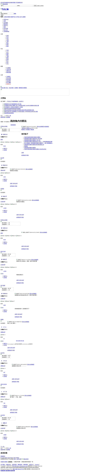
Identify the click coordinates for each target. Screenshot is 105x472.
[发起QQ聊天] (2, 273)
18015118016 (4, 384)
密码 (18, 5)
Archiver (37, 464)
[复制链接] (13, 124)
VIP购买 (8, 76)
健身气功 (13, 16)
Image (5, 457)
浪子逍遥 (3, 285)
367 (6, 360)
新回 (7, 59)
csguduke (3, 415)
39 (1, 259)
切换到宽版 (12, 2)
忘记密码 (41, 5)
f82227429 (3, 251)
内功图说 (27, 129)
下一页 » (3, 446)
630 (4, 134)
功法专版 (11, 87)
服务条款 (20, 464)
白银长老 (3, 298)
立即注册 (18, 459)
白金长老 (3, 201)
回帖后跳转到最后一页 (27, 461)
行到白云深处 (4, 126)
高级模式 (3, 456)
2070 (4, 259)
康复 (7, 54)
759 (6, 391)
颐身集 (23, 129)
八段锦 (5, 16)
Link (9, 457)
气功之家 (8, 69)
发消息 (5, 150)
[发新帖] (7, 117)
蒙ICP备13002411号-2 (18, 469)
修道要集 (11, 113)
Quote (11, 457)
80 (1, 134)
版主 (2, 139)
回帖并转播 (17, 461)
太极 (7, 40)
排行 (7, 62)
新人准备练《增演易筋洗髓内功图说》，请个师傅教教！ (38, 143)
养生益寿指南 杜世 (29, 110)
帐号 (2, 5)
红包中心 (8, 84)
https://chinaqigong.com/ (22, 466)
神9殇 (2, 319)
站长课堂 (8, 81)
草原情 (2, 188)
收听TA (5, 148)
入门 (7, 51)
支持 (14, 183)
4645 (6, 293)
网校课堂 (5, 24)
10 (1, 196)
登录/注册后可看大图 (20, 340)
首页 (5, 19)
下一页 (9, 115)
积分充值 (5, 28)
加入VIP (5, 30)
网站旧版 (8, 72)
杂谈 (7, 35)
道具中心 (31, 464)
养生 (7, 43)
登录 (35, 5)
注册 (38, 5)
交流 (7, 50)
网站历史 (8, 464)
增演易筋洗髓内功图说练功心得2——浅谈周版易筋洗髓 (38, 141)
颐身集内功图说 (23, 87)
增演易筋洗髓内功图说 (30, 147)
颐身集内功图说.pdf (27, 128)
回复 (22, 152)
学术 (7, 37)
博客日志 (8, 70)
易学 (7, 44)
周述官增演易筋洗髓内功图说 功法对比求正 (35, 149)
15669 (4, 434)
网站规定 (25, 464)
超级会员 (3, 396)
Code (14, 457)
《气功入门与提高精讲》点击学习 (14, 101)
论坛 (5, 22)
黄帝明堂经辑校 (17, 108)
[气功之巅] (5, 9)
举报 (27, 155)
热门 (7, 60)
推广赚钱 (8, 82)
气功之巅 (3, 87)
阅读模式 (46, 126)
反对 (16, 183)
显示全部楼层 (40, 126)
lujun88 (2, 157)
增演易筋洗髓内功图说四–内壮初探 (33, 138)
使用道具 (23, 155)
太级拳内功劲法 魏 (34, 105)
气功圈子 (8, 67)
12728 (4, 208)
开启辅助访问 (19, 2)
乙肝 (21, 16)
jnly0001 (3, 352)
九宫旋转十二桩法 (18, 107)
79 (4, 360)
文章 (4, 21)
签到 (4, 27)
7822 (4, 165)
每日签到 (8, 79)
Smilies (17, 457)
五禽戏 (16, 87)
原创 (7, 53)
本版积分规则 (4, 461)
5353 (6, 165)
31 (5, 327)
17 (4, 327)
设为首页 (3, 2)
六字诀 (17, 16)
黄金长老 (3, 170)
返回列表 (3, 117)
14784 (4, 271)
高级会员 (3, 365)
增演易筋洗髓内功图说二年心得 (32, 140)
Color (3, 457)
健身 (7, 46)
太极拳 (24, 16)
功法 (7, 38)
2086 (4, 423)
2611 (4, 196)
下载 (7, 56)
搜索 (15, 13)
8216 (6, 134)
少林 (7, 41)
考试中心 (5, 25)
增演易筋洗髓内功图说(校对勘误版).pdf (34, 144)
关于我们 (3, 464)
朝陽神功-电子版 (17, 104)
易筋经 (9, 16)
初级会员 (3, 332)
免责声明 (14, 464)
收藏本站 (7, 2)
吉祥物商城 (6, 31)
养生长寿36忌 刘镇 (33, 111)
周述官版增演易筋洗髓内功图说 (32, 137)
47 (4, 391)
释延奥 (32, 129)
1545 (4, 293)
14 (1, 165)
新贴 (7, 57)
